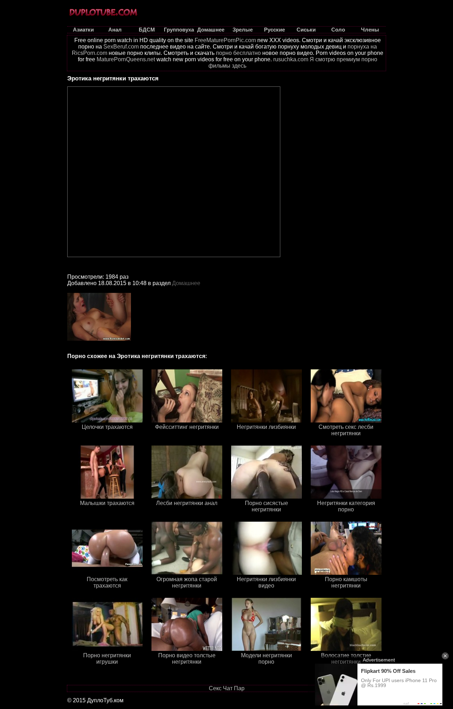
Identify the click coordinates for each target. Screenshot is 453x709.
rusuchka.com (290, 59)
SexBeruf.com (121, 47)
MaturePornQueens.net (126, 59)
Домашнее (186, 283)
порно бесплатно (238, 53)
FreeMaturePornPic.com (225, 40)
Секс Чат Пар (227, 688)
